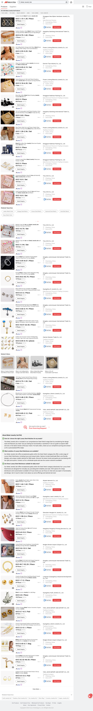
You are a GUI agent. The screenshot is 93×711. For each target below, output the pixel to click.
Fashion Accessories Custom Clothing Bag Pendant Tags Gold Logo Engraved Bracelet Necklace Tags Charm (27, 337)
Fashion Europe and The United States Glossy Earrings (27, 672)
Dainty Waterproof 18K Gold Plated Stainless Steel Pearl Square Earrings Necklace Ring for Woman (28, 80)
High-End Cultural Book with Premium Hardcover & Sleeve (26, 529)
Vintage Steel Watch (21, 211)
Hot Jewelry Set (33, 698)
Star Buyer (48, 703)
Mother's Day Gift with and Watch (28, 241)
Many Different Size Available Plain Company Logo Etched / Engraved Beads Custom (28, 289)
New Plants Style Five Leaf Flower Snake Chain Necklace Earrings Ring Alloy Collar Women (28, 128)
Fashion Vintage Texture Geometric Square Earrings (28, 608)
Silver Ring (41, 698)
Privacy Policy (41, 705)
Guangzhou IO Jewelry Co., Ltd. (52, 289)
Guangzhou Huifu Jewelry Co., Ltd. (53, 593)
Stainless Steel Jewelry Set (20, 698)
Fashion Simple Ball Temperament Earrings (28, 410)
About (24, 705)
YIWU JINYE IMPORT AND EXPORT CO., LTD (56, 410)
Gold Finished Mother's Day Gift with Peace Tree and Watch (28, 192)
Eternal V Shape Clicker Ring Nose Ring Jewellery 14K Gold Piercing (27, 273)
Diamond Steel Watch (50, 211)
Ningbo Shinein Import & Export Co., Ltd (55, 545)
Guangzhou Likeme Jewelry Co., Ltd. (54, 393)
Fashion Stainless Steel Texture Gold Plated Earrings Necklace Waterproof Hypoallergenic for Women (28, 31)
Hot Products (15, 703)
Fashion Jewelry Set (44, 12)
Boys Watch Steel (7, 215)
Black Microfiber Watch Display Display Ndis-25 (27, 96)
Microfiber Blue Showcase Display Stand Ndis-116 (28, 144)
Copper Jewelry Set (64, 698)
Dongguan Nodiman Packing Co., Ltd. (54, 95)
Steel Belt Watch (64, 211)
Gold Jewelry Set (7, 698)
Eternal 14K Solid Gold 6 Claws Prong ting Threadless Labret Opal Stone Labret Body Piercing (27, 321)
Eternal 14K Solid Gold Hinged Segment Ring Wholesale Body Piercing (27, 561)
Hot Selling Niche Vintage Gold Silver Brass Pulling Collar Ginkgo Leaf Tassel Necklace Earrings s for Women (28, 48)
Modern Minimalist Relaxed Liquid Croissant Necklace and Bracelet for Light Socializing (27, 496)
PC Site (54, 703)
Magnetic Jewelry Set (21, 12)
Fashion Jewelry (4, 12)
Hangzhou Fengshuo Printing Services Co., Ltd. (57, 528)
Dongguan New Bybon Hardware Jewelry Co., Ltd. (56, 17)
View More (36, 689)
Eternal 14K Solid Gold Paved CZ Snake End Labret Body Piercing (27, 656)
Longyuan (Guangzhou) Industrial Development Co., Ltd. (57, 577)
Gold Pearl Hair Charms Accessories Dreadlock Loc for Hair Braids (27, 640)
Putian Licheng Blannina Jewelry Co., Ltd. (55, 47)
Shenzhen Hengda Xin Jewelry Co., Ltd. (55, 512)
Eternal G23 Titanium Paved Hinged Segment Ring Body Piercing (26, 257)
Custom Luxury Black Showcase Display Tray (28, 160)
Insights (59, 703)
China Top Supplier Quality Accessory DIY (27, 64)
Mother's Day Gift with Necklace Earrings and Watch (27, 225)
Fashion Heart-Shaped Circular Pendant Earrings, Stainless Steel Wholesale (27, 512)
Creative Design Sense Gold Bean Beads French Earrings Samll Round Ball (28, 577)
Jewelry (28, 12)
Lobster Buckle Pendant (27, 16)
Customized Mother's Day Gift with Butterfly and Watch (28, 176)
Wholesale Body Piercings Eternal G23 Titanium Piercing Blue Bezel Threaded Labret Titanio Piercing (27, 305)
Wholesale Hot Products (38, 703)
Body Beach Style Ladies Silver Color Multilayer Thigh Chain (27, 480)
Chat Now (48, 27)
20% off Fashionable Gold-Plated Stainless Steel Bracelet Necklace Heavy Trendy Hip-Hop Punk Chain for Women (28, 112)
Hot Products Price (25, 703)
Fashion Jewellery (35, 12)
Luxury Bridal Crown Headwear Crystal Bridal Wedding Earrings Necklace (27, 545)
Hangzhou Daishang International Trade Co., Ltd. (56, 32)
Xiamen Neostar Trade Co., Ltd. (52, 337)
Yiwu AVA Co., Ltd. (48, 176)
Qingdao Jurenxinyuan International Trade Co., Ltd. (57, 258)
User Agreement (32, 705)
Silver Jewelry (12, 12)
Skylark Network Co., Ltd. (50, 480)
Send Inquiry (21, 24)
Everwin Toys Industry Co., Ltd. (52, 63)
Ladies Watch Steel (7, 211)
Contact (48, 705)
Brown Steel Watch (36, 211)
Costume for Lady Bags (25, 592)
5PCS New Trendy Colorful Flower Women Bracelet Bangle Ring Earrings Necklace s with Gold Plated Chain (27, 377)
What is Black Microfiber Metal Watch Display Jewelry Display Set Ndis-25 (36, 372)
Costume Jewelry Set (51, 698)
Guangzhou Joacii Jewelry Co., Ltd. (53, 496)
